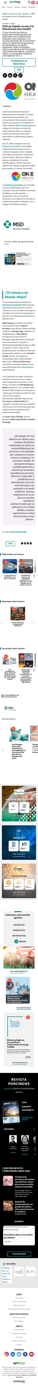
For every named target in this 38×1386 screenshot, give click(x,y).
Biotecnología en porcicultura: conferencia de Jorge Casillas (17, 1043)
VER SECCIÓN (19, 816)
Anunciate (19, 1337)
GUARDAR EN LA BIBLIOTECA (19, 62)
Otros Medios (19, 1321)
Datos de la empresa (8, 719)
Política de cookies (19, 1305)
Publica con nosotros (19, 1341)
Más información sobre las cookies (19, 1309)
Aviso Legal (19, 1298)
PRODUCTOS (19, 930)
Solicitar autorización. (15, 1375)
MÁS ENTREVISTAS (20, 1063)
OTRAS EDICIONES (19, 1254)
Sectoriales (17, 7)
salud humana (27, 367)
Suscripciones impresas (19, 1333)
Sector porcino (15, 14)
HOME (4, 14)
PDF (19, 70)
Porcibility (24, 7)
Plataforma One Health (13, 185)
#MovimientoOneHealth (11, 305)
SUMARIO (26, 1106)
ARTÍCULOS (19, 925)
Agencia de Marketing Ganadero (26, 1376)
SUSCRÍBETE (27, 1110)
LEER (28, 1057)
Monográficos (31, 7)
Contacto (19, 1344)
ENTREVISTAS (19, 935)
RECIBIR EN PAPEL (27, 1118)
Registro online (19, 1329)
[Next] (34, 576)
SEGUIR (25, 1154)
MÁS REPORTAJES (23, 1008)
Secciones (10, 7)
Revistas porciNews (19, 1317)
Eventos (26, 14)
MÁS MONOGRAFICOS (19, 971)
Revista (4, 7)
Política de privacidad (19, 1301)
